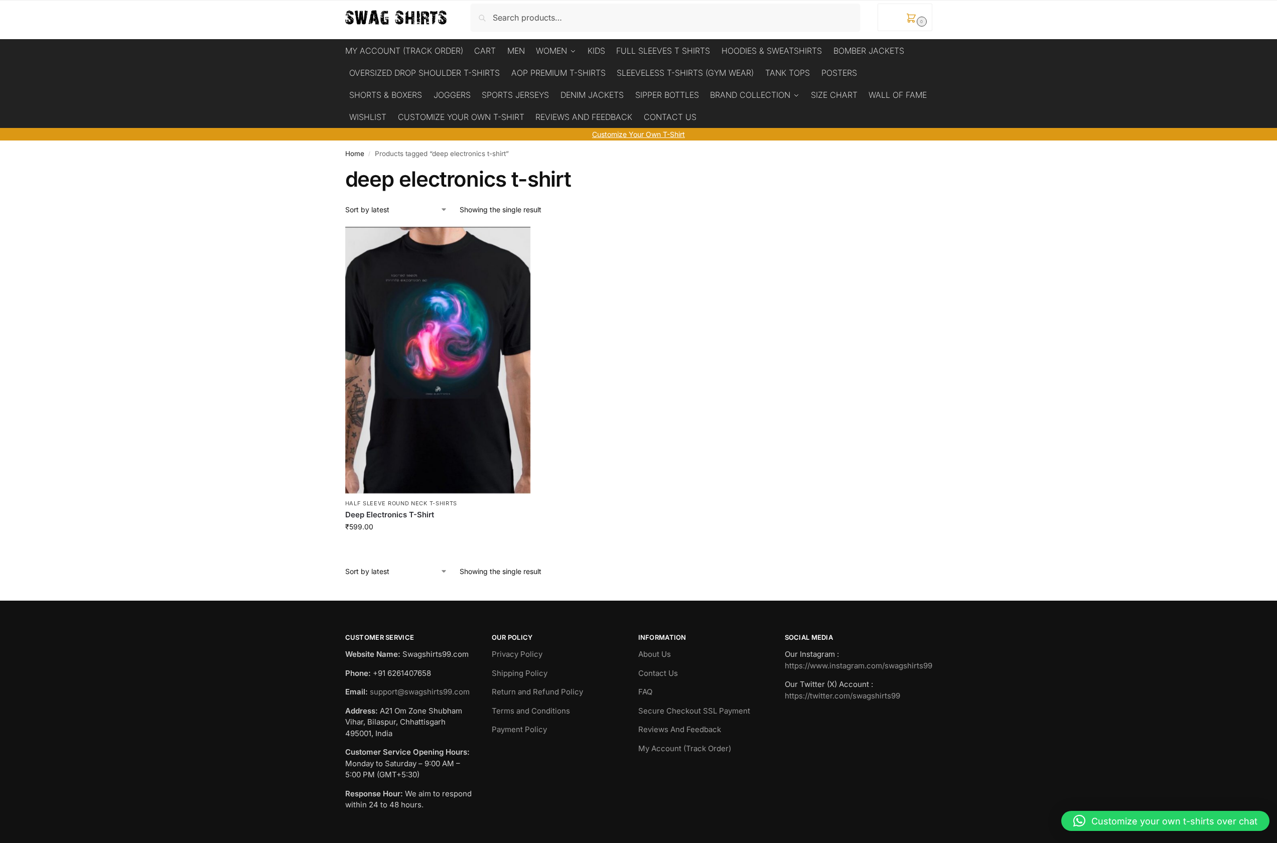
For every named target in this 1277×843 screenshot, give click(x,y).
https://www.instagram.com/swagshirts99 (858, 665)
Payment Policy (519, 729)
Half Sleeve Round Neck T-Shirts (401, 503)
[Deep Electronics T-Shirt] (438, 360)
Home (354, 154)
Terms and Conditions (531, 711)
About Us (654, 654)
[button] (905, 17)
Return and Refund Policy (537, 691)
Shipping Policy (519, 673)
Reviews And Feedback (679, 729)
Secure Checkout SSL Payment (694, 711)
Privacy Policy (517, 654)
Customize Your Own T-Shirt (638, 134)
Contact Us (658, 673)
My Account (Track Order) (684, 748)
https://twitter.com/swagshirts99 (842, 695)
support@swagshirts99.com (420, 691)
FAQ (645, 691)
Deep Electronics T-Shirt (389, 514)
